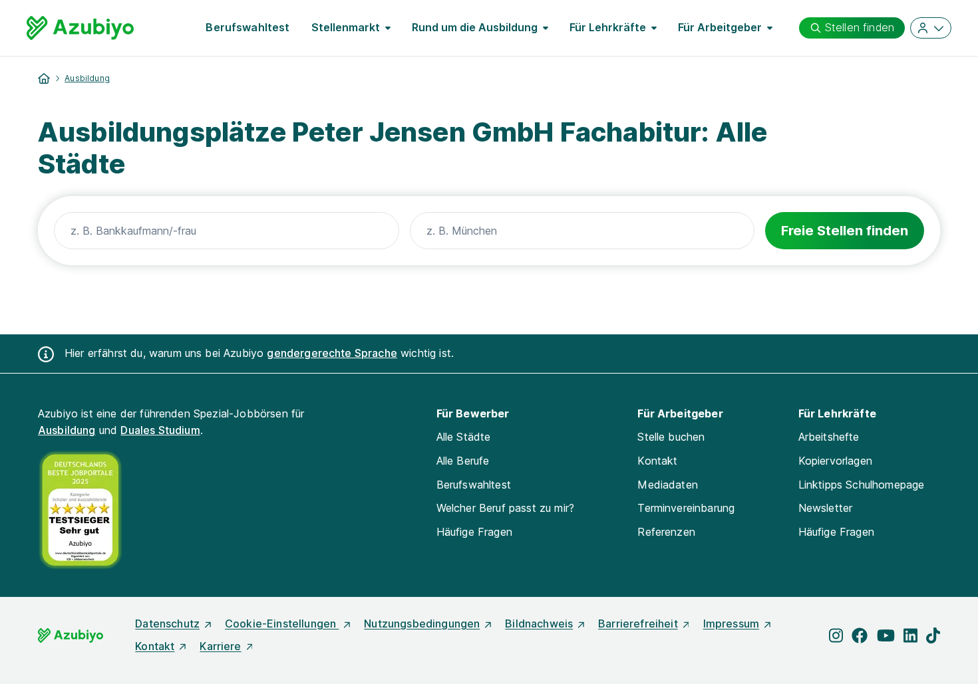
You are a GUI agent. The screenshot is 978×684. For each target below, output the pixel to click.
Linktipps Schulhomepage (861, 484)
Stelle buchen (671, 436)
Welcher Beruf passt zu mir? (505, 507)
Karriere (220, 646)
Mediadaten (667, 484)
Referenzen (666, 531)
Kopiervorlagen (835, 460)
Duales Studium (160, 430)
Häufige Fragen (474, 531)
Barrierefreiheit (638, 623)
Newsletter (825, 507)
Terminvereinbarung (685, 507)
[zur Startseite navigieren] (44, 78)
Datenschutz (167, 623)
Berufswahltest (247, 27)
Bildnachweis (539, 623)
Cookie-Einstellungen (282, 623)
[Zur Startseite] (80, 28)
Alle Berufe (463, 460)
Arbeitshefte (829, 436)
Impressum (731, 623)
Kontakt (657, 460)
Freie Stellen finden (844, 231)
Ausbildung (87, 78)
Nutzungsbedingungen (422, 623)
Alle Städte (463, 436)
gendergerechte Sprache (332, 353)
